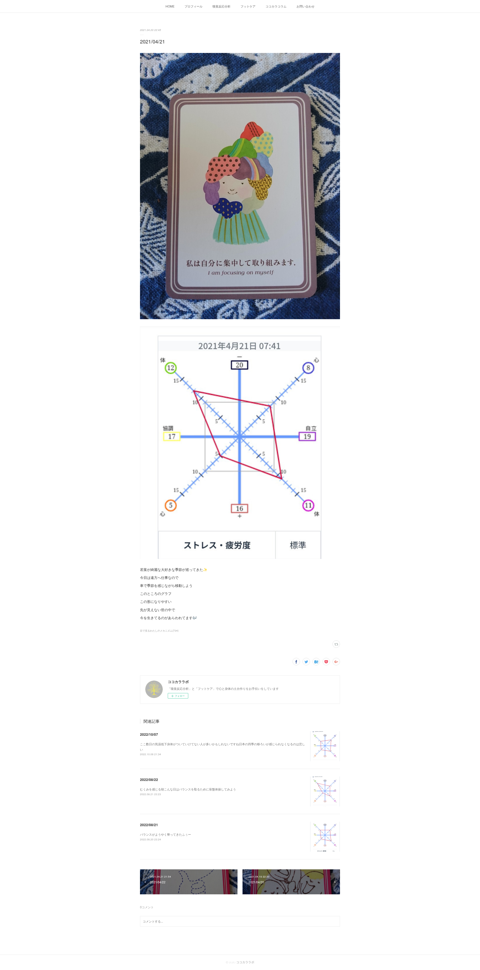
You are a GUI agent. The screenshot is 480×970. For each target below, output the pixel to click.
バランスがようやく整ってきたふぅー (165, 834)
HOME (170, 6)
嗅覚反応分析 (221, 6)
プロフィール (193, 6)
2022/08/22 (149, 779)
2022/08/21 (149, 824)
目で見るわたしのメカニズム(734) (159, 630)
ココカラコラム (276, 6)
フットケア (248, 6)
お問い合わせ (305, 6)
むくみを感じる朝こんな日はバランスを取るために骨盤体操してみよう (188, 789)
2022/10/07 (149, 734)
